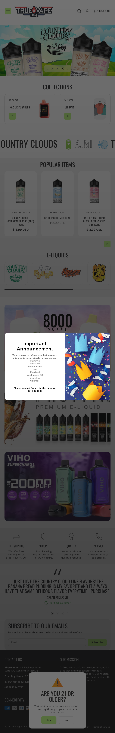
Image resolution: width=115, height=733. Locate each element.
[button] (106, 336)
